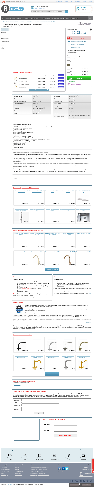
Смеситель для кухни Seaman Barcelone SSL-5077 (45, 21)
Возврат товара (18, 475)
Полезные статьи (5, 471)
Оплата (84, 1)
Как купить (59, 1)
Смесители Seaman (29, 21)
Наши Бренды (4, 475)
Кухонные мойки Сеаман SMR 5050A (39, 473)
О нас (71, 1)
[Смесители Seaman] (84, 25)
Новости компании (5, 469)
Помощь (17, 469)
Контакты (90, 1)
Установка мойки (19, 471)
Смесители (22, 21)
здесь (42, 297)
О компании (4, 467)
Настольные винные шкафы (36, 471)
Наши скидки (18, 473)
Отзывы (66, 1)
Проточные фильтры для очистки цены (39, 467)
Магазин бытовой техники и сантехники (10, 21)
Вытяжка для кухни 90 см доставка (38, 469)
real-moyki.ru (10, 484)
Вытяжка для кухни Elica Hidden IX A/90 (39, 475)
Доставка (77, 1)
